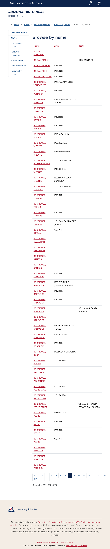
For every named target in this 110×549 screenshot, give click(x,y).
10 (84, 475)
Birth (56, 46)
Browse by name (62, 24)
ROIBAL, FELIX (40, 71)
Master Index (17, 60)
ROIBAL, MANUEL (42, 65)
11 (89, 475)
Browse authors (19, 65)
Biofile (27, 24)
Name (38, 46)
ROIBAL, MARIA (41, 60)
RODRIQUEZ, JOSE (43, 76)
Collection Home (19, 32)
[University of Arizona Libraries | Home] (22, 509)
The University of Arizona (76, 546)
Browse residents (16, 53)
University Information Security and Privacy (55, 542)
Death (81, 46)
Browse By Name (42, 24)
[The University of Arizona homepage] (26, 3)
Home (16, 24)
